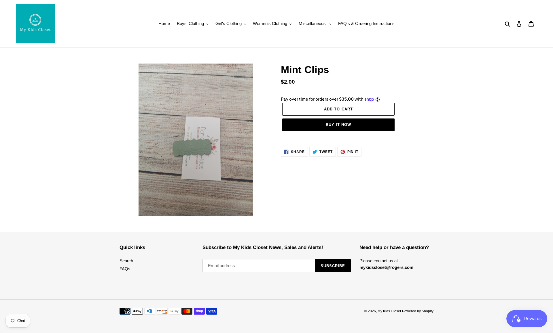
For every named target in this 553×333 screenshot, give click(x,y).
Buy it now (338, 125)
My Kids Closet (389, 311)
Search (126, 260)
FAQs (125, 268)
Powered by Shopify (417, 311)
